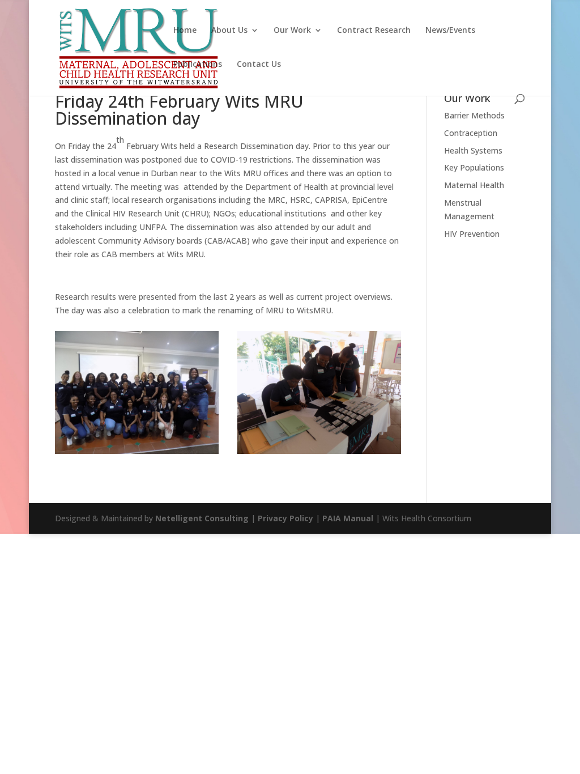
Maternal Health (474, 185)
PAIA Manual (347, 518)
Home (185, 30)
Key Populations (474, 167)
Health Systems (473, 150)
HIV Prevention (472, 233)
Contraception (470, 132)
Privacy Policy (285, 518)
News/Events (450, 30)
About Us (229, 30)
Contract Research (374, 30)
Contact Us (259, 64)
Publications (197, 64)
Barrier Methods (474, 115)
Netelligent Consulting (202, 518)
